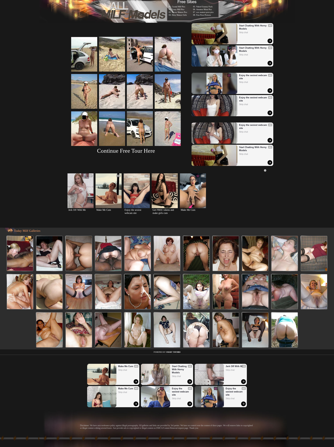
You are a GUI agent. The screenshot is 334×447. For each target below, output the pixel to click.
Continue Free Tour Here (126, 150)
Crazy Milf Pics (178, 9)
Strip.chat (243, 32)
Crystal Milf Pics (178, 7)
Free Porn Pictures (203, 15)
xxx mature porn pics (204, 12)
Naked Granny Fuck (204, 7)
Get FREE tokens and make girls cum (164, 211)
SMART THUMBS (173, 352)
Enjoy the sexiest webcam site (253, 77)
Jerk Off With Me (77, 210)
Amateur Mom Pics (204, 9)
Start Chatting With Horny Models (253, 27)
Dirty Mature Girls (179, 15)
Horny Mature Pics (179, 12)
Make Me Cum (103, 210)
